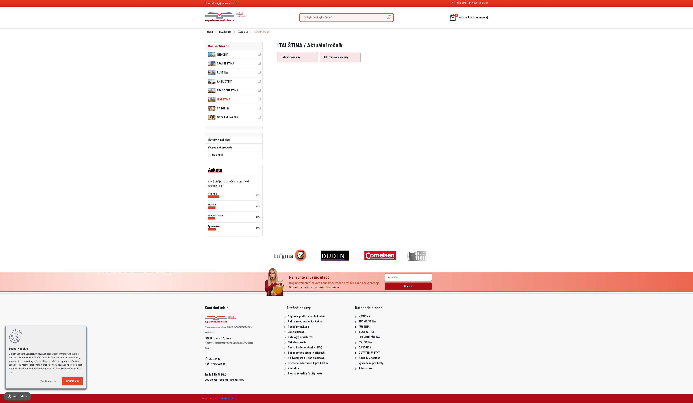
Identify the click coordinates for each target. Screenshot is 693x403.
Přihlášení (461, 2)
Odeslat (408, 286)
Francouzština (215, 215)
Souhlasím (72, 381)
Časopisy (243, 32)
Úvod (210, 32)
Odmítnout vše (48, 381)
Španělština (214, 226)
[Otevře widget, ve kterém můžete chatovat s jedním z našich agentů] (17, 396)
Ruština (212, 204)
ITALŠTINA (225, 32)
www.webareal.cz (228, 398)
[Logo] (225, 17)
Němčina (212, 193)
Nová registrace (480, 2)
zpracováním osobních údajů (326, 287)
